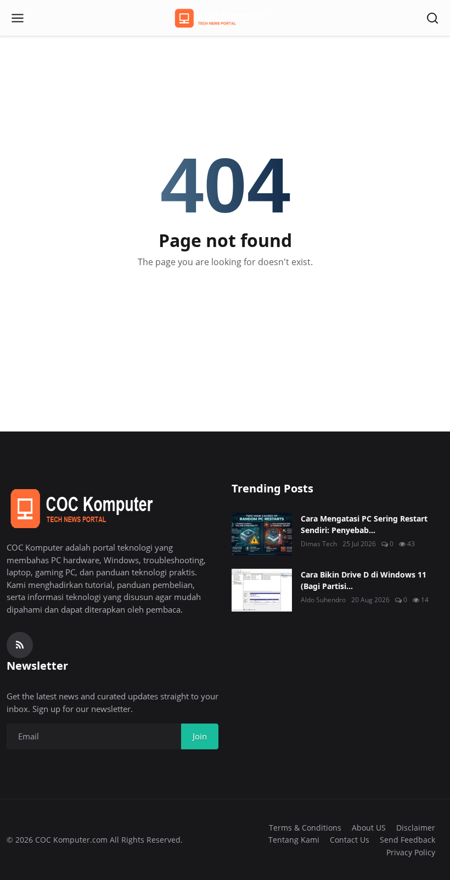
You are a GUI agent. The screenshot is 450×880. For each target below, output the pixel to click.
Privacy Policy (410, 852)
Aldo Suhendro (323, 599)
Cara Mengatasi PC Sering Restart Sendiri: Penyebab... (364, 524)
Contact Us (349, 839)
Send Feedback (407, 839)
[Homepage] (225, 18)
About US (369, 827)
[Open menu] (17, 18)
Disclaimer (415, 827)
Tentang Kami (293, 839)
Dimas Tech (319, 543)
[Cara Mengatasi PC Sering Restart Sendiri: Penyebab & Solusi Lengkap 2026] (262, 534)
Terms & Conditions (305, 827)
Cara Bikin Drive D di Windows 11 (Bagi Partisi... (363, 580)
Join (200, 736)
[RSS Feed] (20, 645)
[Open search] (432, 18)
